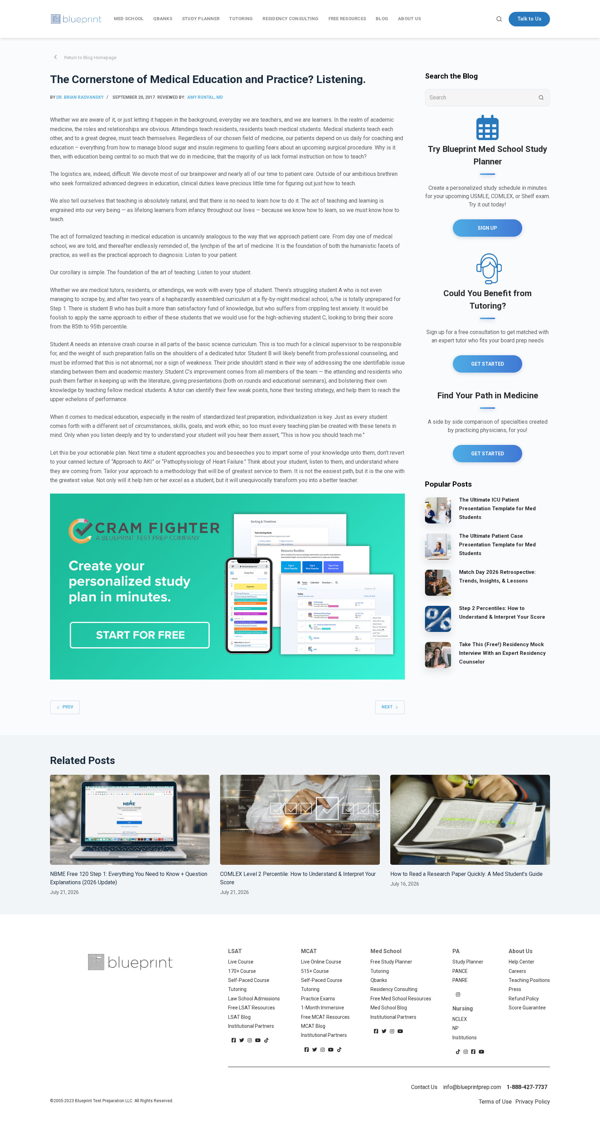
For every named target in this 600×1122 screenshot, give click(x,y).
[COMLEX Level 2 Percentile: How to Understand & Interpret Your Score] (300, 820)
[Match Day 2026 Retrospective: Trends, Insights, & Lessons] (438, 582)
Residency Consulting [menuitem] (290, 18)
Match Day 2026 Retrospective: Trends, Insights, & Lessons (497, 576)
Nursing (462, 1008)
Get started (487, 453)
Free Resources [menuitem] (347, 18)
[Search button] (541, 97)
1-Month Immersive (322, 1007)
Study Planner (467, 962)
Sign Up (487, 228)
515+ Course (315, 971)
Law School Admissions (254, 998)
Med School (385, 951)
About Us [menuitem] (409, 18)
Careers (517, 971)
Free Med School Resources (400, 998)
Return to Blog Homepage (90, 57)
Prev (67, 707)
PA (456, 951)
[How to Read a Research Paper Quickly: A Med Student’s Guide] (470, 820)
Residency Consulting (393, 989)
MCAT (309, 951)
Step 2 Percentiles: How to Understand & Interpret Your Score (502, 612)
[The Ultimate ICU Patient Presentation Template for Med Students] (438, 510)
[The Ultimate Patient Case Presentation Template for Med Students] (438, 546)
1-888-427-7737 (527, 1087)
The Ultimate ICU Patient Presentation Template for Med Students (497, 508)
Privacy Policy (532, 1101)
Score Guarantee (527, 1007)
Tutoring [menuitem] (241, 18)
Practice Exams (318, 998)
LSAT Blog (239, 1017)
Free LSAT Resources (251, 1007)
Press (515, 989)
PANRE (460, 980)
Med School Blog (388, 1007)
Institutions (464, 1037)
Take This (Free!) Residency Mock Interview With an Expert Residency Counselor (502, 653)
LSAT (235, 951)
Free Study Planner (391, 962)
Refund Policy (524, 998)
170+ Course (242, 971)
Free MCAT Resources (325, 1017)
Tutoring (237, 989)
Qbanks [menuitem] (162, 18)
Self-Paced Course (248, 980)
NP (455, 1028)
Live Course (240, 962)
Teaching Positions (529, 980)
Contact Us (424, 1087)
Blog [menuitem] (382, 18)
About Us (521, 951)
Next (387, 707)
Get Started (487, 364)
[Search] (499, 19)
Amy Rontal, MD (205, 97)
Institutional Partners (251, 1026)
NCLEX (459, 1019)
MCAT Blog (313, 1026)
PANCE (460, 971)
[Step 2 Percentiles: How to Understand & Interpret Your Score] (438, 618)
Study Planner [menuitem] (200, 18)
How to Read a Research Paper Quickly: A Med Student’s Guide (466, 874)
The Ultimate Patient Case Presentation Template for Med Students (497, 544)
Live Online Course (321, 962)
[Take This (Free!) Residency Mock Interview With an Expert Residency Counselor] (438, 654)
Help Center (521, 962)
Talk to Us (529, 19)
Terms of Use (495, 1101)
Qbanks (378, 980)
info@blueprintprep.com (472, 1087)
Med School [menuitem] (129, 18)
